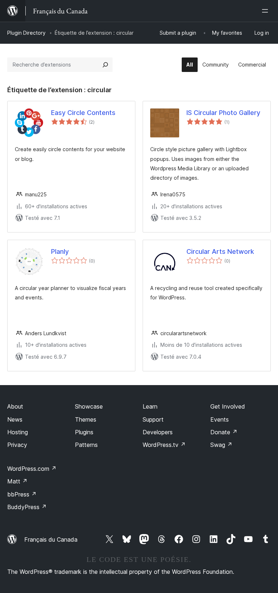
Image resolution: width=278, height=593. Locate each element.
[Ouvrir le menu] (266, 11)
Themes (85, 419)
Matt (17, 481)
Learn (150, 406)
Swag (221, 444)
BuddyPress (27, 507)
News (14, 419)
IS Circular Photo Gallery (223, 112)
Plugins (84, 432)
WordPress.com (31, 468)
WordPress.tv (164, 444)
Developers (158, 432)
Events (219, 419)
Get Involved (227, 406)
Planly (60, 251)
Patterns (86, 444)
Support (153, 419)
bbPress (22, 494)
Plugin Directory (26, 33)
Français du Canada (50, 539)
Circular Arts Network (220, 251)
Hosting (17, 432)
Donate (223, 432)
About (15, 406)
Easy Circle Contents (83, 112)
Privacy (17, 444)
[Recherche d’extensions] (105, 64)
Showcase (89, 406)
